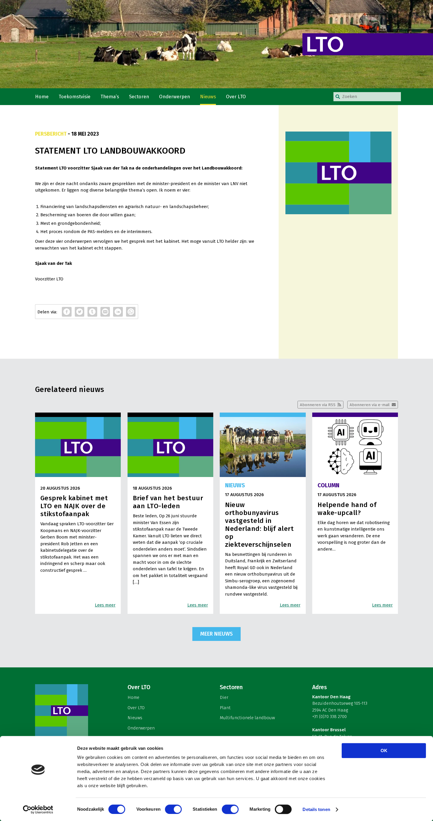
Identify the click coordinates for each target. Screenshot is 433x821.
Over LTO (236, 96)
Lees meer (105, 605)
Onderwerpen (174, 96)
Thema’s (109, 96)
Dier (224, 697)
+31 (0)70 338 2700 (329, 716)
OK (384, 750)
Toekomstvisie (74, 96)
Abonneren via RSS (318, 404)
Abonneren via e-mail (370, 404)
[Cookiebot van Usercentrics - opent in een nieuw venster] (38, 809)
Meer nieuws (216, 634)
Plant (225, 707)
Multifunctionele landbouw (247, 717)
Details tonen (316, 809)
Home (42, 96)
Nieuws (208, 96)
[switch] (173, 809)
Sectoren (139, 96)
